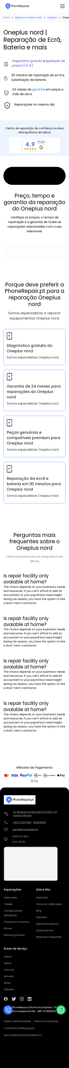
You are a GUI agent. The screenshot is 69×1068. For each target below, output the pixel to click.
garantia (38, 89)
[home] (17, 6)
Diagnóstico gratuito (27, 61)
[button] (62, 6)
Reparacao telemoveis (28, 17)
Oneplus (52, 17)
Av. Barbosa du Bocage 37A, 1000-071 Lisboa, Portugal (35, 813)
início (6, 17)
